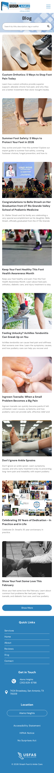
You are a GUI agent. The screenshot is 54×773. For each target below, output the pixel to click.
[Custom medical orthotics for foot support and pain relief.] (27, 53)
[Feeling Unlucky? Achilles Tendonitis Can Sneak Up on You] (27, 311)
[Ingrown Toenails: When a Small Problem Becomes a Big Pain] (27, 375)
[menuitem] (27, 631)
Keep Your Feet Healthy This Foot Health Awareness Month (23, 271)
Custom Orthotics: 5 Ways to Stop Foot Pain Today (27, 76)
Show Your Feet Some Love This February (22, 583)
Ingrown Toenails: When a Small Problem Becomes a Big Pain (22, 398)
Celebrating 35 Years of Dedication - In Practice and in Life (26, 522)
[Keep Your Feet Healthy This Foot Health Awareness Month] (27, 247)
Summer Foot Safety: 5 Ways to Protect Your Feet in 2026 (22, 140)
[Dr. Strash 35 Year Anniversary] (27, 498)
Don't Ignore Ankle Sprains (18, 460)
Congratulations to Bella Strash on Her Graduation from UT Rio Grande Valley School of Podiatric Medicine (26, 206)
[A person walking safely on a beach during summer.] (27, 116)
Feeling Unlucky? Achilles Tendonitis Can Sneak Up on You (25, 335)
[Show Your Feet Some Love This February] (27, 559)
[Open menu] (48, 6)
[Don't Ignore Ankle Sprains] (27, 438)
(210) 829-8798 (28, 682)
